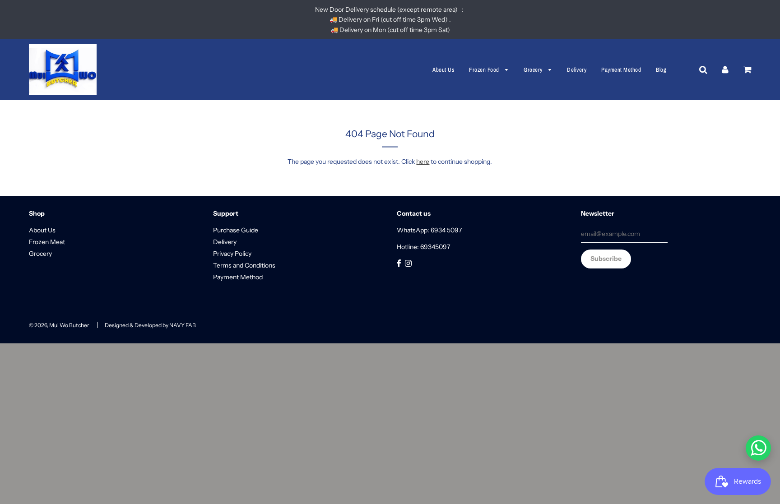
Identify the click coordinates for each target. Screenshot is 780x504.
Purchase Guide (235, 230)
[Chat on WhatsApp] (758, 448)
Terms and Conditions (244, 265)
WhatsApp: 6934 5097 (429, 230)
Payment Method (621, 70)
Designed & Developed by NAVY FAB (150, 325)
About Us (443, 70)
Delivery (576, 70)
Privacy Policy (232, 254)
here (422, 161)
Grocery (534, 70)
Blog (661, 70)
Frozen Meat (47, 242)
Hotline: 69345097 (423, 247)
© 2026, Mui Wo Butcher (59, 325)
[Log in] (725, 69)
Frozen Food (485, 70)
